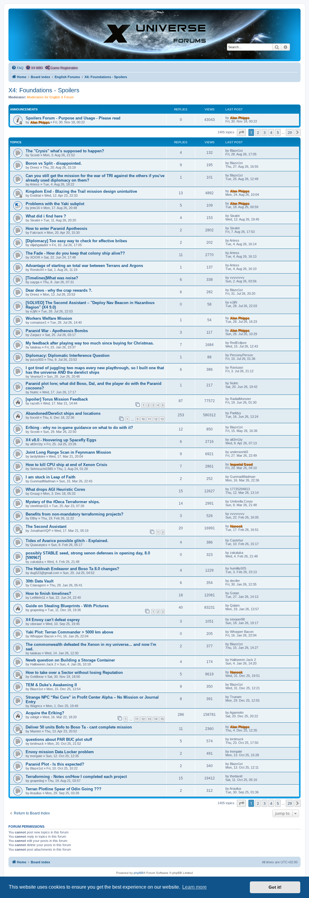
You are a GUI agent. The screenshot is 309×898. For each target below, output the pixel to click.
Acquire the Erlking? (45, 713)
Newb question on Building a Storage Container (70, 660)
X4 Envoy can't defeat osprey (53, 619)
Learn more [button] (194, 887)
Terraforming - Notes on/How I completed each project (76, 776)
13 (162, 419)
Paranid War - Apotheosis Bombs (57, 330)
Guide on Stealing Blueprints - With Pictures (67, 606)
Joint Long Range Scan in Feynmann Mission (68, 452)
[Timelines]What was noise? (52, 278)
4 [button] (271, 132)
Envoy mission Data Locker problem (60, 752)
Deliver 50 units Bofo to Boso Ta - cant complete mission (79, 727)
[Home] (154, 34)
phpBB (138, 872)
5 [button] (278, 132)
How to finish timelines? (48, 593)
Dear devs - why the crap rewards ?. (59, 290)
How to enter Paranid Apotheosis (56, 228)
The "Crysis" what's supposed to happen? (65, 151)
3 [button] (264, 132)
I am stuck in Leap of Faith (50, 477)
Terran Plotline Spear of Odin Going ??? (63, 789)
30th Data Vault (39, 581)
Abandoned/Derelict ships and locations (63, 413)
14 (155, 719)
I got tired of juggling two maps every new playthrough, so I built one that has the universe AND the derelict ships (95, 370)
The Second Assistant (46, 526)
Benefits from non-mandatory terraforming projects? (74, 514)
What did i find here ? (46, 216)
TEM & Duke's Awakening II (51, 685)
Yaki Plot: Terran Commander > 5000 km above (69, 632)
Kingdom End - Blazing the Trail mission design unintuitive (81, 191)
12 (155, 419)
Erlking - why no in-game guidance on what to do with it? (79, 427)
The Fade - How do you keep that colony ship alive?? (75, 253)
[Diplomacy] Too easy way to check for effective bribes (76, 241)
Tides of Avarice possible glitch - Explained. (67, 540)
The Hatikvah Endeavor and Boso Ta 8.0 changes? (72, 568)
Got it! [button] (275, 887)
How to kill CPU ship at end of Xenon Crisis (66, 464)
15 (162, 719)
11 (149, 419)
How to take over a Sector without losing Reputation (74, 672)
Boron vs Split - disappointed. (54, 163)
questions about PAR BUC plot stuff (59, 739)
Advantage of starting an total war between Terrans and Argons (84, 265)
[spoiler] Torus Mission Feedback (57, 399)
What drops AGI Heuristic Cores (55, 489)
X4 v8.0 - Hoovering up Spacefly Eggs (61, 440)
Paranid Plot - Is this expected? (55, 764)
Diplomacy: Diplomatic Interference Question (68, 355)
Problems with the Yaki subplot (55, 203)
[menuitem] (17, 67)
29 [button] (290, 132)
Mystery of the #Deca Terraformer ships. (63, 502)
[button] (241, 132)
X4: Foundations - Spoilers (43, 90)
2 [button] (258, 132)
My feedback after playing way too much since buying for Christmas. (90, 343)
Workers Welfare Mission (49, 318)
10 (143, 419)
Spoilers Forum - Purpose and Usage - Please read (73, 118)
